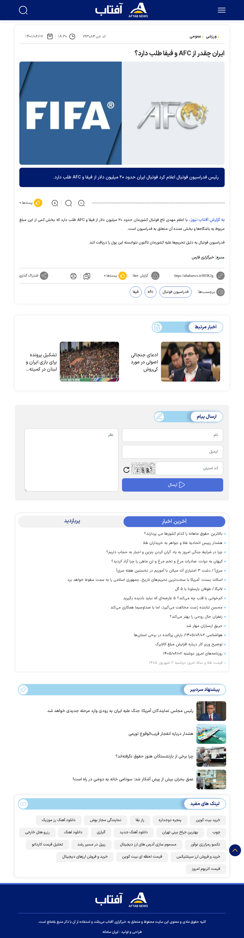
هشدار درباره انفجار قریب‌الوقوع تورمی (161, 734)
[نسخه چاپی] (72, 275)
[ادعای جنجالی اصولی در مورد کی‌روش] (190, 362)
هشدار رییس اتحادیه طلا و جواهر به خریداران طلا (183, 543)
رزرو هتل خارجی (37, 832)
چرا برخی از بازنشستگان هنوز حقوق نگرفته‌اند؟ (154, 756)
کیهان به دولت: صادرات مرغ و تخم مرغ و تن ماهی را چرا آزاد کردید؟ (167, 561)
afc (151, 292)
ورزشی (211, 37)
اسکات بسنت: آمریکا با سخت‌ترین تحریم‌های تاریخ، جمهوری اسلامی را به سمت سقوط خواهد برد (145, 580)
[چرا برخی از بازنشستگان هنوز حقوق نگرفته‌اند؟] (209, 756)
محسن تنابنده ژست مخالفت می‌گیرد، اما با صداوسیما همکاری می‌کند (166, 608)
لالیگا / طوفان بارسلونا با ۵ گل (199, 589)
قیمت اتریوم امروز (206, 869)
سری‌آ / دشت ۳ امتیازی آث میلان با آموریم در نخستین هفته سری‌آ (169, 571)
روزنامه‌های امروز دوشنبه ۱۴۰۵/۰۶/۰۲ (193, 654)
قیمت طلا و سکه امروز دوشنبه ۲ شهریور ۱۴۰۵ (186, 663)
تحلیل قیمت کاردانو (47, 845)
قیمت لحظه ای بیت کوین (142, 857)
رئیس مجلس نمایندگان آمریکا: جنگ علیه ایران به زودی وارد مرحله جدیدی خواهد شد (120, 711)
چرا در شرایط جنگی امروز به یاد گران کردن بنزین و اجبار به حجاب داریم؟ (164, 552)
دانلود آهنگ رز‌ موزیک (59, 820)
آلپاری (101, 832)
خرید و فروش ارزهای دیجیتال (85, 857)
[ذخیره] (86, 276)
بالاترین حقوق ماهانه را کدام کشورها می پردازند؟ (183, 534)
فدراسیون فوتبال (175, 292)
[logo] (123, 9)
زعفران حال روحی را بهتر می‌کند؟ (196, 617)
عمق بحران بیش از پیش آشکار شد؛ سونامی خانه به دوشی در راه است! (133, 779)
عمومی (195, 37)
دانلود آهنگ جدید (134, 832)
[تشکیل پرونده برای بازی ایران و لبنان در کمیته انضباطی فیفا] (89, 362)
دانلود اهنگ (73, 832)
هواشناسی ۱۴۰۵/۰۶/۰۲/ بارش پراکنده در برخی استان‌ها (178, 635)
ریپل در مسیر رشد (91, 845)
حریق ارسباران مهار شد (204, 626)
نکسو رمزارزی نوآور (205, 845)
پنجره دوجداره (170, 820)
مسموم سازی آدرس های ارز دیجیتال (148, 845)
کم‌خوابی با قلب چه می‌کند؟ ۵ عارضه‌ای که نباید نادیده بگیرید (173, 598)
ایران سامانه (110, 932)
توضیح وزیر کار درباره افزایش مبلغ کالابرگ (189, 644)
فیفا (136, 292)
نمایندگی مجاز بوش (105, 820)
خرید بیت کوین (208, 820)
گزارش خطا (140, 275)
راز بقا (140, 820)
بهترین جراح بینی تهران (180, 832)
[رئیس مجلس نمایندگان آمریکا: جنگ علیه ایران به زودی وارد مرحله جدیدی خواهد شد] (209, 710)
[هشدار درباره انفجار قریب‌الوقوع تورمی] (209, 733)
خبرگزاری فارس (203, 258)
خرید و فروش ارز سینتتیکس (198, 857)
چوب (216, 832)
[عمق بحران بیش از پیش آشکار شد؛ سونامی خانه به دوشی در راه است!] (209, 779)
